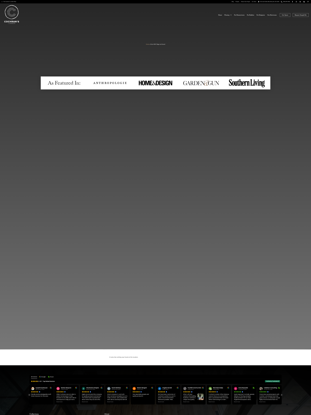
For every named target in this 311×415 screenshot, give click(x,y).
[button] (42, 377)
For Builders (250, 15)
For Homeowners (239, 15)
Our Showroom (272, 15)
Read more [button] (59, 402)
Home (220, 15)
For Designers (261, 15)
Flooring (226, 15)
